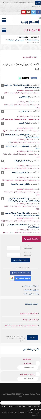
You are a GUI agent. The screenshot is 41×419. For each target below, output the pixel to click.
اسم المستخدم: (27, 246)
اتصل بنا (11, 406)
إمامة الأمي (24, 97)
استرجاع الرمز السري (30, 286)
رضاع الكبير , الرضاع (20, 172)
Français (14, 3)
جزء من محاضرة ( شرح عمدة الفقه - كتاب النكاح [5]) (20, 180)
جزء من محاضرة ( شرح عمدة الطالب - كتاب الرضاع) (21, 131)
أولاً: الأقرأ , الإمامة (21, 161)
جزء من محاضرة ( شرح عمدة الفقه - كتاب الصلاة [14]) (20, 168)
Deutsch (22, 3)
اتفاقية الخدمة (20, 406)
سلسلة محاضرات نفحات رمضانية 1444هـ (21, 326)
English (6, 3)
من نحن (4, 406)
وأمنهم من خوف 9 (30, 320)
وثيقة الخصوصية (34, 406)
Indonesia (36, 7)
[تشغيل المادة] (2, 85)
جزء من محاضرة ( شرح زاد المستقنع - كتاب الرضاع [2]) (20, 119)
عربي (38, 3)
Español (31, 3)
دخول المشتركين (20, 260)
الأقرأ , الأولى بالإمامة (20, 184)
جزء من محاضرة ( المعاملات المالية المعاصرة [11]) (21, 93)
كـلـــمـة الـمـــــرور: (27, 253)
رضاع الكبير (24, 111)
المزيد (32, 338)
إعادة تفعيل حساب (31, 294)
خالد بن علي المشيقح (25, 90)
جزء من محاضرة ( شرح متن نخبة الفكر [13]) (23, 142)
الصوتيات (32, 30)
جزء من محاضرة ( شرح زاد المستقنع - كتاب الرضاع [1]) (20, 221)
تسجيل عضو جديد (31, 290)
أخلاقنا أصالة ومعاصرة (29, 314)
